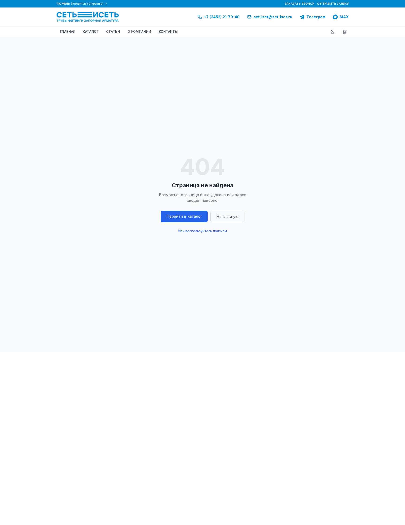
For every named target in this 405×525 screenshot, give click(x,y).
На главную (227, 216)
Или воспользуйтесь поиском (202, 231)
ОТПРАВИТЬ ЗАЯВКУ (333, 3)
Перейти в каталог (184, 216)
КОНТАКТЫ (168, 31)
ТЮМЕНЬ (79, 3)
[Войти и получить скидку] (332, 31)
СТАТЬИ (113, 31)
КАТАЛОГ (90, 31)
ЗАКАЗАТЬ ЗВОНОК (300, 3)
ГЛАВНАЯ (67, 31)
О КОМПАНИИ (139, 31)
